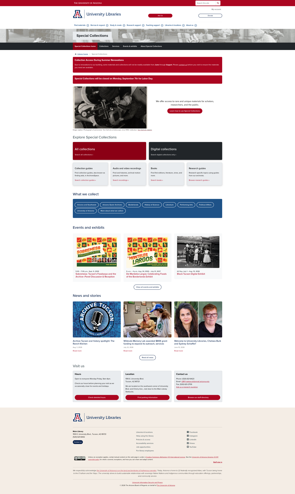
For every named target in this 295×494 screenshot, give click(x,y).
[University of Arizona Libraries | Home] (97, 14)
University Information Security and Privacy (147, 482)
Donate (210, 16)
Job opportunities (143, 447)
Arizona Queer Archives (112, 205)
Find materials (80, 25)
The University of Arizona (166, 485)
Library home (82, 54)
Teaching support (153, 25)
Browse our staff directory (198, 397)
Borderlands (133, 205)
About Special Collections (151, 46)
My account (216, 9)
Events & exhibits (130, 46)
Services (115, 46)
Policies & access (143, 439)
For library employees (145, 451)
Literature (170, 205)
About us (189, 25)
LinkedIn (192, 439)
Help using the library (144, 436)
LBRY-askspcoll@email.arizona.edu (195, 381)
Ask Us (160, 16)
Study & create (116, 25)
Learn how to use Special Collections (185, 111)
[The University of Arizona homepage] (88, 3)
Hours (78, 374)
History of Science (152, 205)
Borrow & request (98, 25)
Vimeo (192, 443)
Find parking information (148, 397)
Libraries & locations (173, 25)
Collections (104, 46)
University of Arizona (85, 211)
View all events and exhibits (147, 287)
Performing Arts (186, 205)
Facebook (193, 432)
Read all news (147, 357)
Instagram (193, 436)
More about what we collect (112, 211)
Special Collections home (85, 46)
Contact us (182, 374)
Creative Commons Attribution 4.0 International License (165, 457)
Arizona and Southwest (86, 205)
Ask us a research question (187, 387)
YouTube (192, 447)
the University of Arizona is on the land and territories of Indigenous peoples (126, 470)
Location (129, 374)
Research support (134, 25)
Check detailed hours (96, 397)
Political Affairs (205, 205)
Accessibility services (144, 443)
